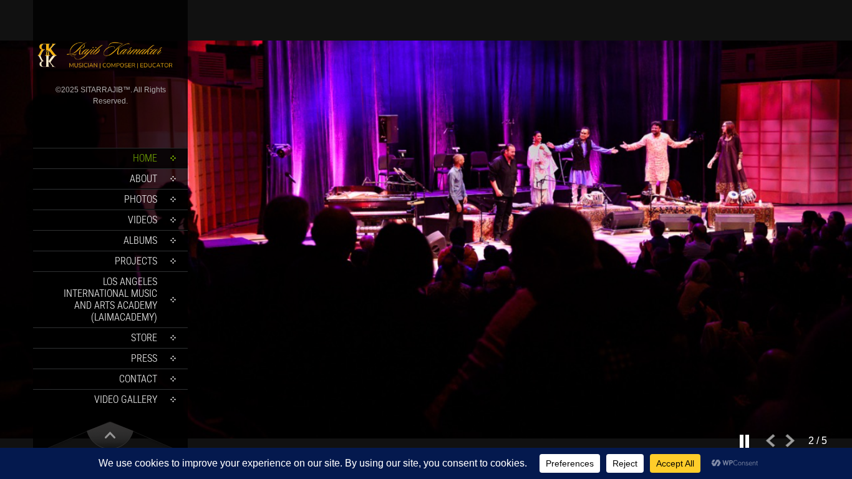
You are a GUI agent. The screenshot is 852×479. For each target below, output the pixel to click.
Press (144, 358)
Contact (138, 379)
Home (145, 158)
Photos (140, 199)
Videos (142, 220)
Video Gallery (125, 399)
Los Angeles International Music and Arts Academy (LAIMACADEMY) (110, 299)
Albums (140, 240)
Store (144, 338)
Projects (136, 261)
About (143, 179)
